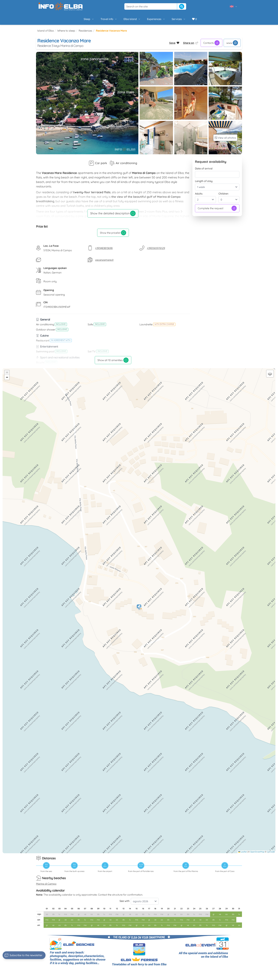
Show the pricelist (110, 232)
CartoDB (271, 852)
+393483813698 (104, 248)
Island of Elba (45, 30)
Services (177, 19)
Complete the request (210, 208)
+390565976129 (156, 248)
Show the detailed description (110, 213)
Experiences (154, 19)
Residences (85, 30)
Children (223, 193)
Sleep (87, 19)
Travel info (107, 19)
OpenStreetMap (257, 852)
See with (125, 901)
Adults (199, 193)
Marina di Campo (46, 883)
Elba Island (130, 19)
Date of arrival (204, 168)
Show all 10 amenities (110, 360)
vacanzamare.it (104, 259)
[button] (139, 607)
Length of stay (204, 181)
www (229, 42)
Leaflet (243, 852)
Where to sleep (66, 30)
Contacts (208, 42)
